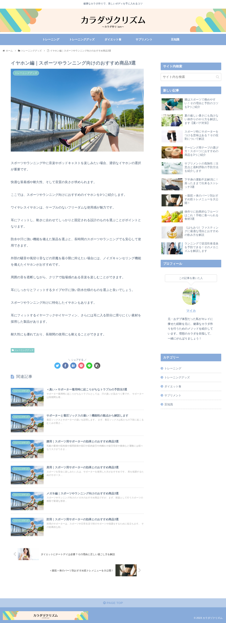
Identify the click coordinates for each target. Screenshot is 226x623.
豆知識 (168, 404)
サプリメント (172, 395)
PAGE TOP (114, 603)
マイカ (191, 310)
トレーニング (172, 368)
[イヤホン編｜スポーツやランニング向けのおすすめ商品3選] (73, 366)
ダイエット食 (172, 386)
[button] (218, 77)
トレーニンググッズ (23, 350)
